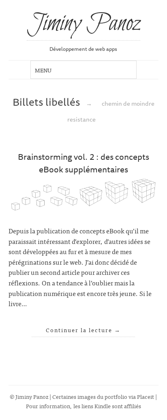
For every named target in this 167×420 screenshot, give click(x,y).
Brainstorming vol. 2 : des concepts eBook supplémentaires (83, 163)
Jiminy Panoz (83, 24)
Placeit (145, 396)
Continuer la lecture (83, 329)
